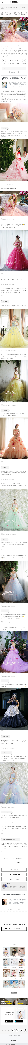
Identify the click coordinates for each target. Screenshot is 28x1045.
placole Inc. (13, 1044)
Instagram (24, 63)
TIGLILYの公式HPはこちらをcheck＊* (7, 219)
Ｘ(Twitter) (11, 63)
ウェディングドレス (10, 5)
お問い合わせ (14, 1040)
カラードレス (17, 5)
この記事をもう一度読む (14, 879)
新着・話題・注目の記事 (14, 869)
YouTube (17, 63)
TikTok (4, 63)
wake (8, 883)
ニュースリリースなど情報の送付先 (14, 1035)
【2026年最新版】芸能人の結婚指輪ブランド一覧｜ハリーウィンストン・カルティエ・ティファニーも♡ (13, 896)
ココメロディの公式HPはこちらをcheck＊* (8, 284)
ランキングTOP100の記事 (14, 874)
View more (14, 992)
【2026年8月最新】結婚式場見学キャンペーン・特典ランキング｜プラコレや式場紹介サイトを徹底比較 (14, 78)
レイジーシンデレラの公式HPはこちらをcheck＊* (9, 350)
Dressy (14, 2)
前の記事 (9, 910)
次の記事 (18, 910)
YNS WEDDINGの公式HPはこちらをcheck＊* (8, 184)
